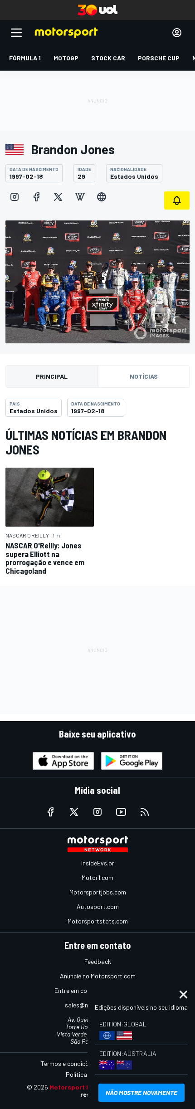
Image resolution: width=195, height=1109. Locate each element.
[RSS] (145, 812)
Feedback (97, 961)
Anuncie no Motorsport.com (98, 976)
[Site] (102, 197)
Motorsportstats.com (98, 921)
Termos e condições (68, 1063)
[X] (58, 197)
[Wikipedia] (80, 197)
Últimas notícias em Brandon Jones (85, 442)
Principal (52, 376)
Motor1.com (97, 877)
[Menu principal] (16, 32)
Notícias (144, 376)
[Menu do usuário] (177, 33)
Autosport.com (98, 906)
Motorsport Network (80, 1087)
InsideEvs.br (97, 863)
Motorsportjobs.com (97, 892)
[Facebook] (36, 197)
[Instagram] (14, 197)
